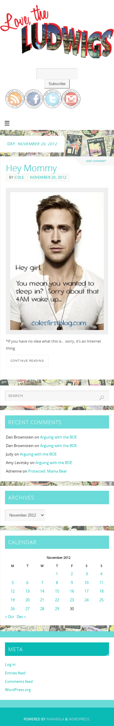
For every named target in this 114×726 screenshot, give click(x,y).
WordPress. (79, 719)
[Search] (102, 398)
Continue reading (27, 360)
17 (86, 591)
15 (57, 591)
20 (27, 600)
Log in (10, 664)
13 (27, 591)
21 (42, 600)
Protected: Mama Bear (47, 471)
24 (86, 600)
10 (86, 582)
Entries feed (15, 673)
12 (13, 591)
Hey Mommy (31, 168)
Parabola (55, 719)
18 (101, 591)
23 (72, 600)
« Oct (9, 616)
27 (27, 608)
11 (101, 582)
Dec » (21, 616)
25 (101, 600)
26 (13, 608)
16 (72, 591)
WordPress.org (18, 689)
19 (13, 600)
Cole (19, 177)
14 (42, 591)
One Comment (96, 161)
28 (42, 608)
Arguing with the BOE (58, 437)
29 (57, 608)
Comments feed (19, 681)
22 (57, 600)
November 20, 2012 (48, 177)
